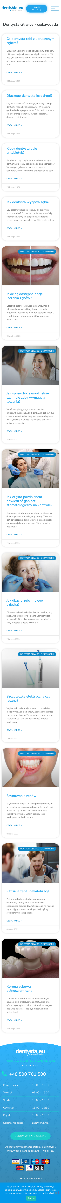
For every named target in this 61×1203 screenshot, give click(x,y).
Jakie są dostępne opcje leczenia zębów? (25, 296)
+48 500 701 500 (27, 1074)
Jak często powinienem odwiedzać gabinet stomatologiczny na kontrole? (29, 501)
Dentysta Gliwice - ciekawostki (30, 24)
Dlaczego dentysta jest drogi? (29, 95)
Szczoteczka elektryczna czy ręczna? (28, 698)
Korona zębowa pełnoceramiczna (19, 988)
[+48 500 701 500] (4, 1073)
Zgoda (31, 1198)
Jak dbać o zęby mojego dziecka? (25, 602)
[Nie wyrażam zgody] (56, 1192)
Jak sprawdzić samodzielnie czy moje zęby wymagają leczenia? (28, 397)
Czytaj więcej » (14, 72)
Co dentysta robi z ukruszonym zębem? (30, 40)
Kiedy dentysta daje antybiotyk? (22, 150)
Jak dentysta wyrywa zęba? (28, 202)
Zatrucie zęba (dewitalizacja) (29, 891)
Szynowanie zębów (21, 795)
